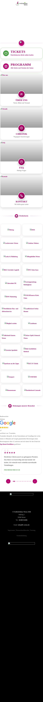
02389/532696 (23, 520)
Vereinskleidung (21, 535)
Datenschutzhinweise (22, 530)
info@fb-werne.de (23, 525)
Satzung (32, 530)
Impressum (11, 530)
